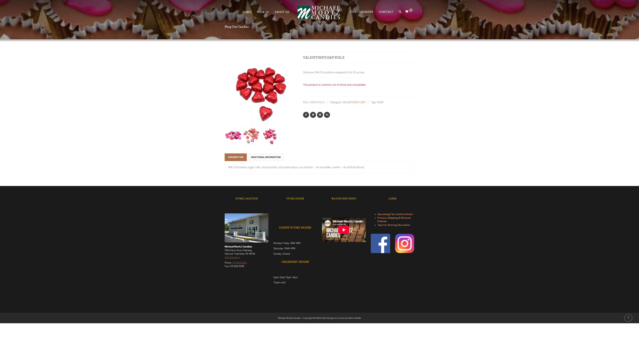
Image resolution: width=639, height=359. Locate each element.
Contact (386, 12)
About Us (282, 12)
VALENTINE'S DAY (354, 102)
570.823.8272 (239, 262)
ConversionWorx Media (349, 318)
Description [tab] (235, 157)
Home (246, 12)
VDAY (380, 102)
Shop (261, 12)
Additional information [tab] (266, 157)
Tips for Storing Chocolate (393, 225)
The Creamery (361, 12)
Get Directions (232, 257)
